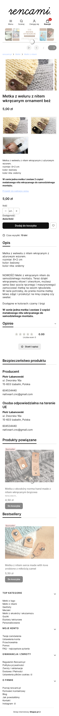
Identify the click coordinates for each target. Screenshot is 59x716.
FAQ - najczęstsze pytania (16, 648)
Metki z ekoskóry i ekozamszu (18, 613)
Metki (17, 54)
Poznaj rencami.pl (12, 687)
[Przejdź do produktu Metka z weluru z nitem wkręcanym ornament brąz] (44, 125)
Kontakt (6, 700)
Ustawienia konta (11, 639)
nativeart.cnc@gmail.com (18, 394)
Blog (5, 694)
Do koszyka (14, 506)
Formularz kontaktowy (14, 691)
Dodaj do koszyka (26, 225)
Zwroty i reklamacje (13, 668)
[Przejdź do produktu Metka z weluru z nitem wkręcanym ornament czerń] (15, 145)
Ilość (5, 205)
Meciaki (6, 610)
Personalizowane (11, 622)
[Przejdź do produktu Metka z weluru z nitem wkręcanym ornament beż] (15, 125)
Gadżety (7, 607)
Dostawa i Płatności (12, 671)
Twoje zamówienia (12, 636)
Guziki (6, 616)
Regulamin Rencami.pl (14, 662)
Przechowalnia (10, 642)
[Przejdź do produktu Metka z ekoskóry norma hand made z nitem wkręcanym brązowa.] (29, 466)
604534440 (10, 390)
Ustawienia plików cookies (16, 674)
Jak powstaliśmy (11, 697)
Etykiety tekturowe (12, 619)
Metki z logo (9, 600)
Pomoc (6, 645)
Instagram (8, 703)
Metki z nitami (30, 54)
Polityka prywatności (13, 665)
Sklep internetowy (26, 712)
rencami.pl (7, 54)
